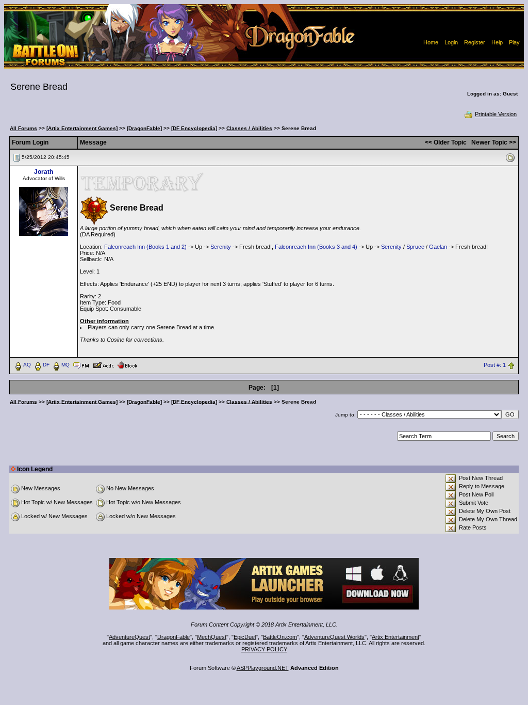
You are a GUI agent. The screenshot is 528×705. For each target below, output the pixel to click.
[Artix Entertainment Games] (82, 128)
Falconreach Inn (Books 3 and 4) (316, 247)
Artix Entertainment (395, 637)
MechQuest (211, 637)
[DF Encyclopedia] (194, 128)
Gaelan (438, 247)
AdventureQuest (129, 637)
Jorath (43, 171)
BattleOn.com (280, 637)
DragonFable (173, 637)
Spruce (415, 247)
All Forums (23, 128)
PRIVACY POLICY (264, 649)
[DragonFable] (144, 128)
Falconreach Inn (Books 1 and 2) (145, 247)
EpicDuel (245, 637)
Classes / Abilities (249, 128)
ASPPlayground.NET (263, 668)
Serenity (220, 247)
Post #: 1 (495, 365)
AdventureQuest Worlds (334, 637)
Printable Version (496, 114)
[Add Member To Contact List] (103, 364)
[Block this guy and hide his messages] (127, 364)
